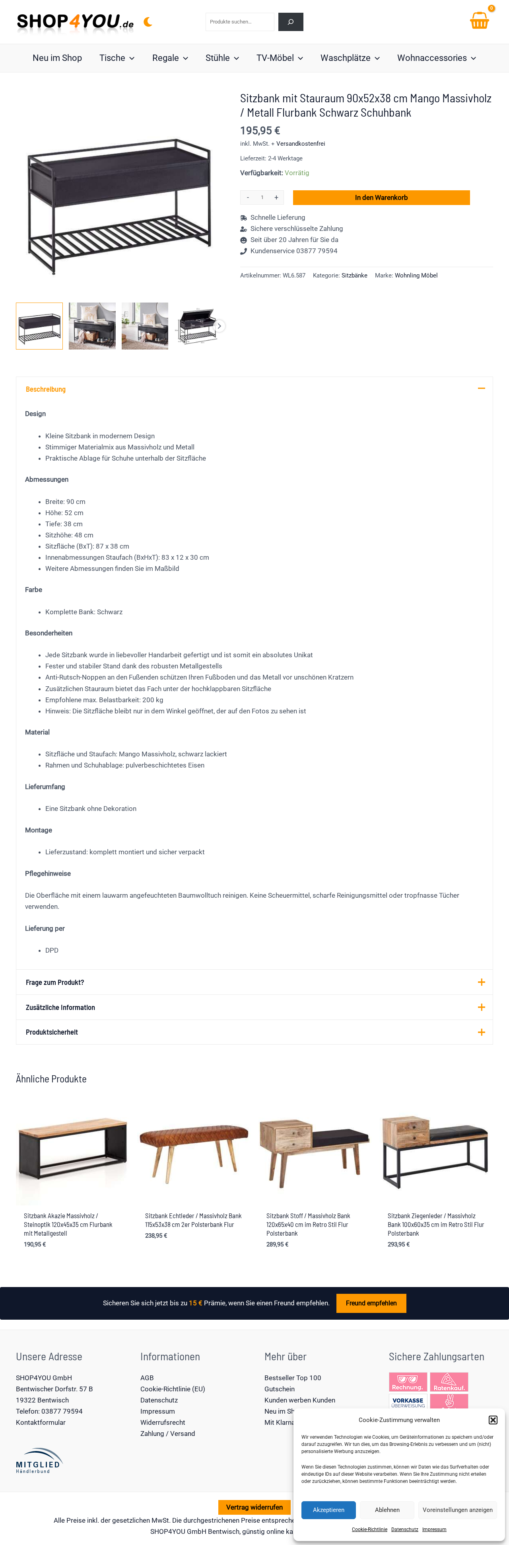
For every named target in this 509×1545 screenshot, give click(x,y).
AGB (147, 1378)
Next (219, 326)
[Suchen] (290, 22)
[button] (493, 1420)
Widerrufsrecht (162, 1422)
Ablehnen (387, 1510)
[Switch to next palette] (148, 22)
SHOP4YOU (167, 1531)
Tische (112, 58)
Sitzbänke (354, 275)
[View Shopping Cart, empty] (479, 22)
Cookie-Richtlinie (369, 1529)
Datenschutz (404, 1529)
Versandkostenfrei (300, 143)
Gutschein (279, 1389)
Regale (165, 58)
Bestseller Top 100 (292, 1378)
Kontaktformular (41, 1422)
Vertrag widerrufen (254, 1507)
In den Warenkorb (381, 197)
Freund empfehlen (371, 1303)
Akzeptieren (328, 1510)
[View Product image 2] (92, 326)
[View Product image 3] (145, 326)
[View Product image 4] (197, 326)
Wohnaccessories (432, 58)
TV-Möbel (275, 58)
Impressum (434, 1529)
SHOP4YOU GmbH (44, 1378)
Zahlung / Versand (167, 1434)
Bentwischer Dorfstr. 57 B (54, 1389)
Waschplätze (346, 58)
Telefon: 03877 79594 (49, 1411)
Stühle (218, 58)
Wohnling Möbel (416, 275)
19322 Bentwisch (42, 1400)
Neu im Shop (57, 58)
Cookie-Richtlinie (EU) (172, 1389)
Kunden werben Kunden (299, 1400)
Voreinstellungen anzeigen (458, 1510)
